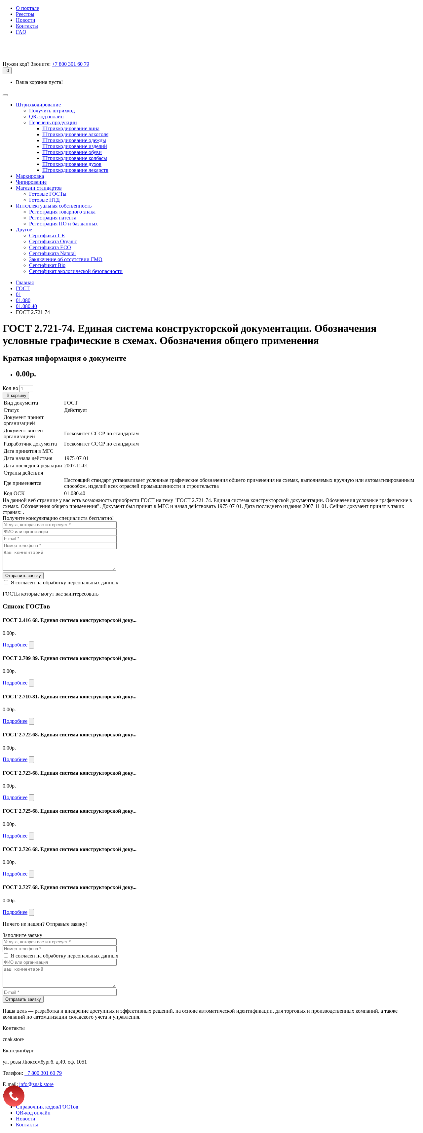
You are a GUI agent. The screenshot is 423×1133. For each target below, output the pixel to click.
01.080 (23, 300)
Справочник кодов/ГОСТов (47, 1107)
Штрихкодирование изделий (74, 146)
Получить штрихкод (52, 110)
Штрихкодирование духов (71, 164)
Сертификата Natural (52, 253)
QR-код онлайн (46, 116)
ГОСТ (23, 288)
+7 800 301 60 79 (70, 64)
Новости (25, 20)
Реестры (25, 14)
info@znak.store (36, 1084)
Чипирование (31, 182)
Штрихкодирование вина (70, 128)
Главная (25, 282)
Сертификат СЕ (47, 235)
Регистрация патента (52, 217)
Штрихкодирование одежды (74, 140)
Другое (24, 229)
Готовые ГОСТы (47, 194)
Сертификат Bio (47, 265)
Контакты (27, 26)
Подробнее (15, 644)
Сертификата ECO (50, 247)
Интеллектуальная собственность (54, 206)
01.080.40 (26, 306)
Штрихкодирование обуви (72, 152)
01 (18, 294)
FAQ (21, 32)
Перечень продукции (53, 122)
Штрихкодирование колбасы (74, 158)
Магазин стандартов (39, 188)
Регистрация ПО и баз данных (63, 223)
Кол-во (10, 388)
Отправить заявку (23, 575)
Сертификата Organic (53, 241)
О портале (27, 8)
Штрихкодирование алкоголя (75, 134)
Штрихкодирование (38, 104)
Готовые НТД (44, 200)
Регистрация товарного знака (62, 212)
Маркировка (30, 176)
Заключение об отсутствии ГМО (65, 259)
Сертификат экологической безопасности (76, 271)
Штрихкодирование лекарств (75, 170)
